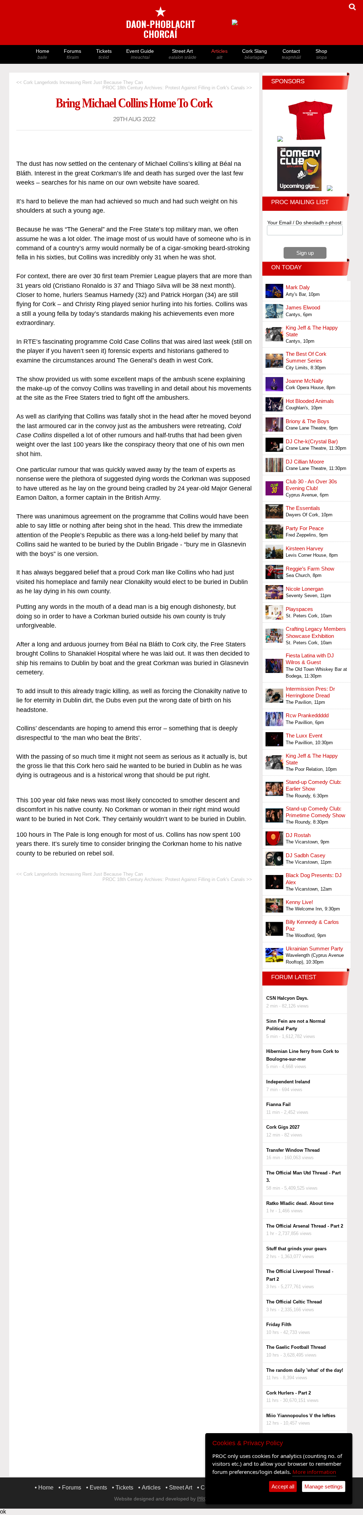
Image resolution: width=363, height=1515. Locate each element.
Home (42, 54)
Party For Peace (305, 528)
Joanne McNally (304, 381)
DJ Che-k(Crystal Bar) (312, 441)
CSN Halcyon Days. (287, 998)
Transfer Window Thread (293, 1150)
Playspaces (299, 609)
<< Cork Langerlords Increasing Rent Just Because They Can (79, 82)
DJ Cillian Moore (305, 462)
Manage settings (324, 1486)
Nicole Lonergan (304, 589)
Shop (321, 54)
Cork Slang (254, 54)
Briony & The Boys (307, 421)
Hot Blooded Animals (310, 401)
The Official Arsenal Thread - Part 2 (304, 1226)
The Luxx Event (304, 736)
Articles (219, 54)
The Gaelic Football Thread (296, 1347)
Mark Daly (298, 287)
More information (314, 1471)
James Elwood (303, 307)
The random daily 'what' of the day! (304, 1370)
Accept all (283, 1486)
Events (98, 1488)
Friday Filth (278, 1324)
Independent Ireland (288, 1081)
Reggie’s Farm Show (310, 569)
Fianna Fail (278, 1104)
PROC (204, 1499)
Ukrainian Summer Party (314, 949)
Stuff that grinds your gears (296, 1248)
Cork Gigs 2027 (283, 1127)
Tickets (104, 54)
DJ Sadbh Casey (305, 855)
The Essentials (303, 508)
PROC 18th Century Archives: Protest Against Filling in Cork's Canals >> (177, 87)
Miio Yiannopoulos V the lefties (300, 1415)
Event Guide (140, 54)
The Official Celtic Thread (294, 1301)
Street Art (182, 54)
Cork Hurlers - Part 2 (288, 1393)
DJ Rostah (298, 835)
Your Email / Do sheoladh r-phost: (305, 222)
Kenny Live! (299, 902)
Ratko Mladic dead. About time (300, 1203)
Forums (72, 54)
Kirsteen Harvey (304, 548)
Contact (291, 54)
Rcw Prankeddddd (307, 715)
